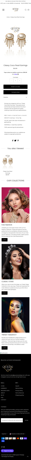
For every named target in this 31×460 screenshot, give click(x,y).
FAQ (2, 397)
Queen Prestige (20, 454)
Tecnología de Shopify (7, 456)
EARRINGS (4, 388)
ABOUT (3, 393)
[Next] (27, 40)
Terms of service (19, 393)
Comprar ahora (15, 92)
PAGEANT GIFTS (5, 390)
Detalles (5, 97)
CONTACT (3, 399)
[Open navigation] (4, 10)
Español (4, 433)
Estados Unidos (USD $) (17, 433)
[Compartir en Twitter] (15, 141)
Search (17, 386)
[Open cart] (28, 10)
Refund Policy (19, 388)
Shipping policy (19, 395)
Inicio (8, 17)
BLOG (2, 395)
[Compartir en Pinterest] (18, 141)
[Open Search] (25, 10)
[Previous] (4, 40)
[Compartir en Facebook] (12, 141)
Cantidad (15, 77)
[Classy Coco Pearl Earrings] (7, 161)
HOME (2, 386)
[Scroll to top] (27, 456)
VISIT (4, 239)
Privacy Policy (19, 390)
